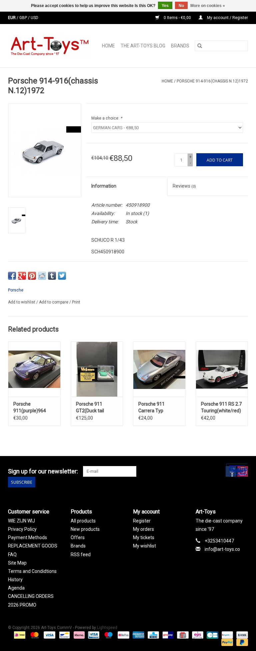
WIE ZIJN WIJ (21, 520)
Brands (180, 45)
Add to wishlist (22, 302)
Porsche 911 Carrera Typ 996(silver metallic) (158, 407)
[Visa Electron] (93, 635)
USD (34, 17)
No (181, 5)
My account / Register (227, 17)
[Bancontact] (63, 635)
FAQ (12, 554)
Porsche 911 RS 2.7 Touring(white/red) (221, 407)
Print (76, 302)
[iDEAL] (19, 635)
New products (85, 529)
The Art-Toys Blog (143, 45)
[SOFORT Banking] (78, 635)
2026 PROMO (22, 605)
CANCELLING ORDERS (31, 596)
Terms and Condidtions (32, 571)
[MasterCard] (33, 635)
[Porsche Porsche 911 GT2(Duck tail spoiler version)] (97, 369)
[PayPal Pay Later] (241, 642)
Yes (165, 5)
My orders (143, 529)
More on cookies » (207, 5)
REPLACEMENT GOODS (32, 546)
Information (103, 186)
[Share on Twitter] (62, 276)
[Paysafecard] (226, 635)
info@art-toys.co (222, 549)
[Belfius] (122, 635)
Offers (78, 537)
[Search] (200, 45)
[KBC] (152, 635)
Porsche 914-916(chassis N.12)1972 (212, 81)
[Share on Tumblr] (52, 276)
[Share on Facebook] (12, 276)
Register (142, 520)
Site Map (17, 563)
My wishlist (144, 546)
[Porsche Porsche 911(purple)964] (34, 369)
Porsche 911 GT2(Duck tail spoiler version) (92, 407)
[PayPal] (226, 642)
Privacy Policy (22, 529)
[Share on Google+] (22, 276)
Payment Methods (27, 537)
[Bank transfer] (241, 635)
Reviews (184, 186)
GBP (23, 17)
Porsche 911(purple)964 (29, 407)
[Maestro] (107, 635)
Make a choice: (106, 118)
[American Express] (137, 635)
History (15, 579)
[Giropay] (167, 635)
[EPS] (197, 635)
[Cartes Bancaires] (211, 635)
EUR (12, 17)
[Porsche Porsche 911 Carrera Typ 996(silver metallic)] (159, 369)
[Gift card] (182, 635)
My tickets (143, 537)
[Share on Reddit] (42, 276)
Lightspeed (107, 627)
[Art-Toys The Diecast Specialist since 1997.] (50, 45)
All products (83, 520)
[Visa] (48, 635)
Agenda (16, 588)
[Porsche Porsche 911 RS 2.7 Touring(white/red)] (222, 369)
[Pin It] (32, 276)
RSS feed (81, 554)
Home (108, 45)
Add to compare (54, 302)
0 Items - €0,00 (177, 17)
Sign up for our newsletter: (43, 471)
